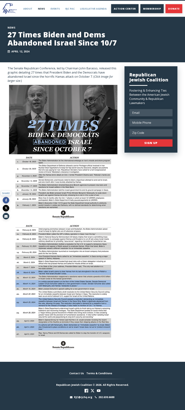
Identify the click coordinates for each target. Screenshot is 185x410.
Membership (152, 8)
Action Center (125, 8)
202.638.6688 (106, 397)
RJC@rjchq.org (83, 397)
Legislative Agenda (93, 8)
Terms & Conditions (99, 373)
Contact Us (76, 373)
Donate (174, 8)
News (41, 8)
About (28, 8)
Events (55, 8)
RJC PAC (70, 8)
